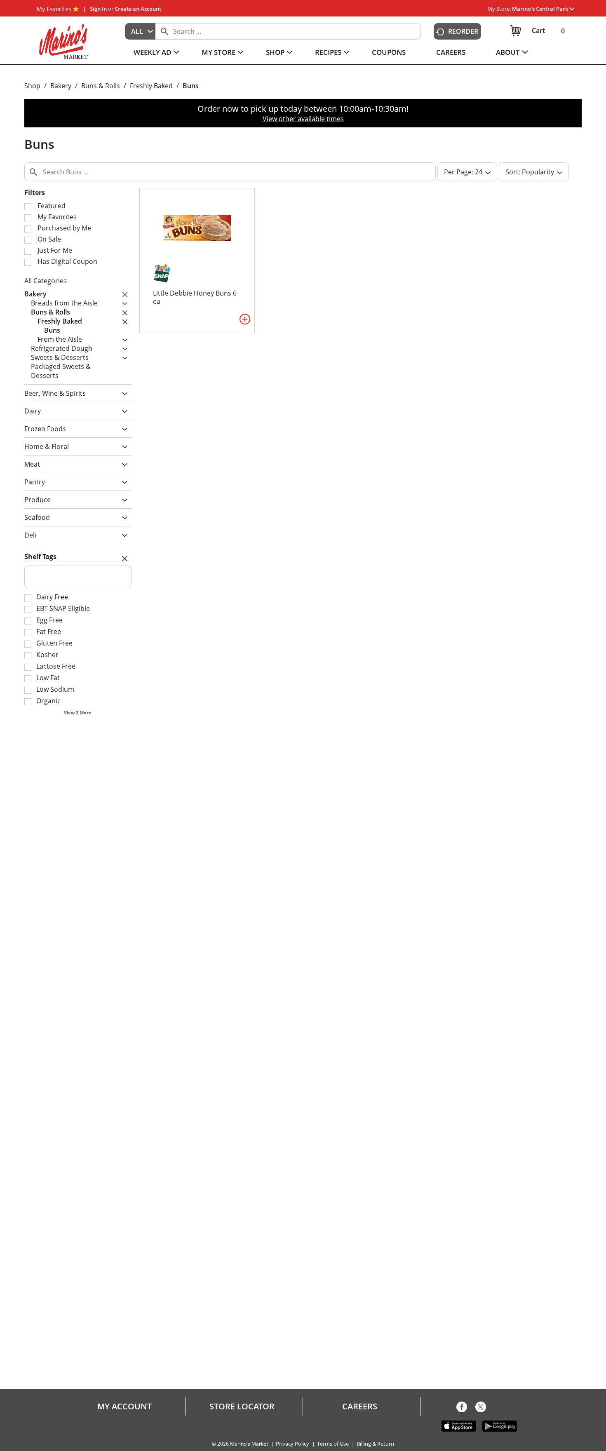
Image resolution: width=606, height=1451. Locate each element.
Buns (191, 85)
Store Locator (242, 1406)
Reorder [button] (463, 31)
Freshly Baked (151, 85)
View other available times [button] (303, 118)
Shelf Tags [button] (40, 556)
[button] (543, 8)
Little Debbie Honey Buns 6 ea (195, 297)
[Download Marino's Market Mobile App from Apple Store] (459, 1425)
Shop (32, 85)
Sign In (98, 8)
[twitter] (480, 1408)
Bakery (60, 85)
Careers (359, 1406)
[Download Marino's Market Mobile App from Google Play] (499, 1425)
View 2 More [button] (78, 712)
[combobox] (140, 31)
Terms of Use (333, 1444)
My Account (124, 1406)
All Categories (45, 280)
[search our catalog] (164, 31)
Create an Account (138, 8)
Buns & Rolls (100, 85)
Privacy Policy (292, 1444)
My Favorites (54, 9)
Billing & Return (375, 1444)
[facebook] (461, 1408)
